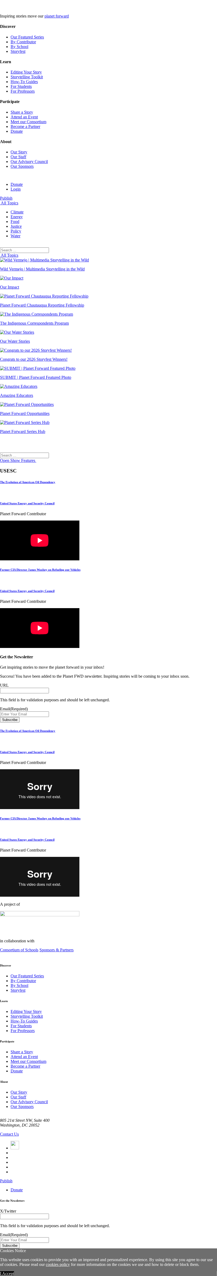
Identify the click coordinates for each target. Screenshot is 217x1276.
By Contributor (23, 42)
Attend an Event (24, 117)
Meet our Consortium (28, 121)
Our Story (19, 152)
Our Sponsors (22, 166)
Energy (17, 216)
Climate (17, 212)
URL (4, 685)
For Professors (23, 91)
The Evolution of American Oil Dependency (27, 482)
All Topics (9, 203)
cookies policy (58, 1264)
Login (16, 189)
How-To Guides (24, 81)
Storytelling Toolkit (27, 77)
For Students (21, 86)
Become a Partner (25, 126)
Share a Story (22, 112)
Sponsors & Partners (56, 950)
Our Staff (18, 156)
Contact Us (9, 1134)
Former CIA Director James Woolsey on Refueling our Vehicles (40, 569)
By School (19, 46)
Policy (16, 231)
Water (15, 236)
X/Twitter (8, 1211)
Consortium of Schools (19, 950)
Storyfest (18, 51)
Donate (17, 131)
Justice (16, 226)
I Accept (7, 1273)
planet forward (56, 16)
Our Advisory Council (29, 161)
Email (14, 709)
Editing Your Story (26, 72)
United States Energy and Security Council (27, 503)
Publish (6, 198)
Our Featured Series (27, 37)
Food (15, 221)
